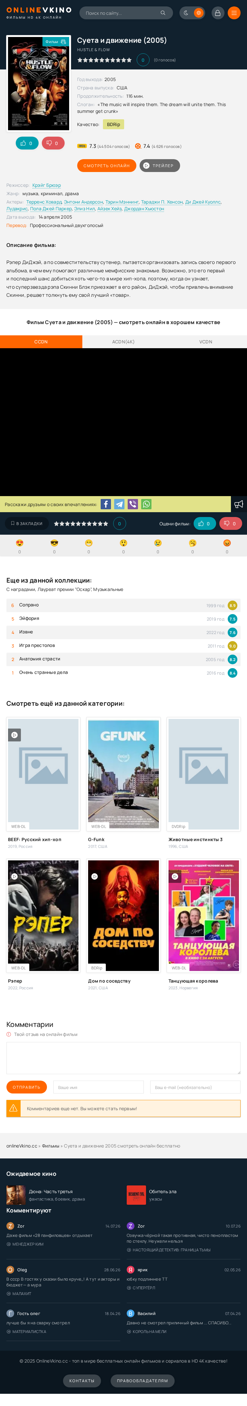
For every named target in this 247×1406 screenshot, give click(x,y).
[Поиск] (163, 12)
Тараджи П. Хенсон (162, 202)
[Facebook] (106, 504)
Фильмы (50, 1146)
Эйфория (29, 618)
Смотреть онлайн (107, 165)
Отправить (27, 1087)
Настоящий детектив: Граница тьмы (171, 1250)
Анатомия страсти (39, 659)
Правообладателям (142, 1380)
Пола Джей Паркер (51, 208)
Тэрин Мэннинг (122, 202)
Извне (26, 632)
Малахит (22, 1293)
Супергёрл (144, 1288)
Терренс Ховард (43, 202)
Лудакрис (17, 208)
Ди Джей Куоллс (203, 202)
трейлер (163, 165)
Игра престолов (37, 645)
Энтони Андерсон (83, 202)
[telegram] (119, 504)
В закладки (29, 523)
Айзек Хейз (109, 208)
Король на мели (149, 1331)
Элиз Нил (84, 208)
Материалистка (29, 1331)
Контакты (82, 1380)
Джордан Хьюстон (144, 208)
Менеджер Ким (28, 1244)
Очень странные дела (43, 672)
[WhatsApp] (146, 504)
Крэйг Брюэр (46, 185)
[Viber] (133, 504)
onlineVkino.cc (21, 1146)
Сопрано (29, 605)
